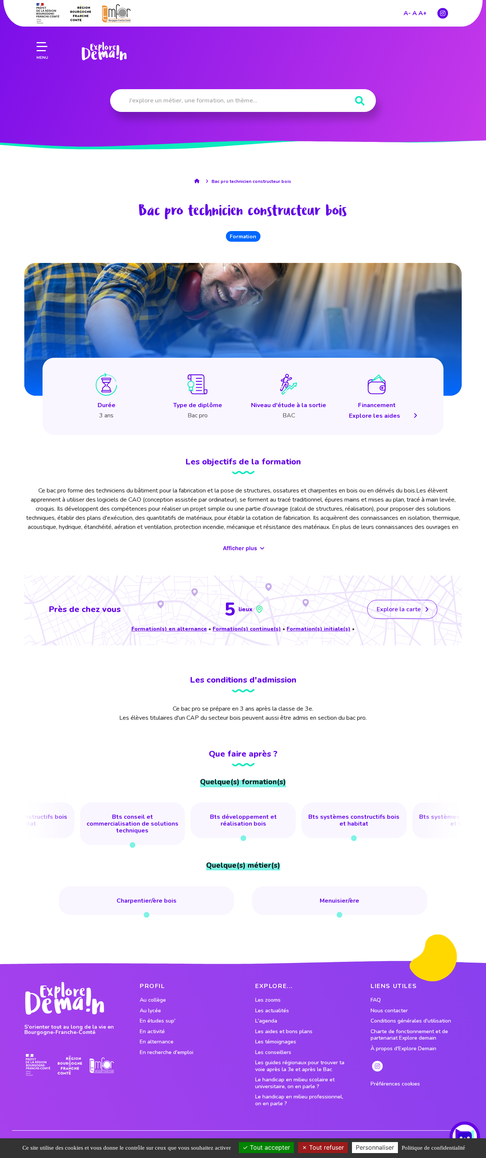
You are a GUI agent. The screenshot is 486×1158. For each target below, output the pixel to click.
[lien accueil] (199, 181)
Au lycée (150, 1010)
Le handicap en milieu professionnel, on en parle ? (299, 1100)
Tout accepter (269, 1147)
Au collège (153, 1000)
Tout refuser (325, 1147)
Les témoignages (275, 1041)
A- (407, 13)
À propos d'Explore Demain (403, 1048)
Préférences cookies (395, 1084)
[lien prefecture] (47, 13)
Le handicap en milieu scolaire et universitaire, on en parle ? (295, 1083)
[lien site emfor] (116, 13)
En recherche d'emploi (166, 1052)
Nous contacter (389, 1010)
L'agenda (266, 1021)
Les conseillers (273, 1052)
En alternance (157, 1041)
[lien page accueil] (104, 51)
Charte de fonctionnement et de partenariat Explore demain (409, 1035)
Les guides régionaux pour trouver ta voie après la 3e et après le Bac (299, 1066)
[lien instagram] (442, 13)
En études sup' (157, 1021)
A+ (422, 13)
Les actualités (272, 1010)
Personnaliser (375, 1147)
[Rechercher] (359, 101)
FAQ (376, 1000)
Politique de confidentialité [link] (433, 1148)
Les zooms (268, 1000)
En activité (152, 1031)
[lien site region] (80, 13)
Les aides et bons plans (283, 1031)
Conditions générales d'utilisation (411, 1021)
